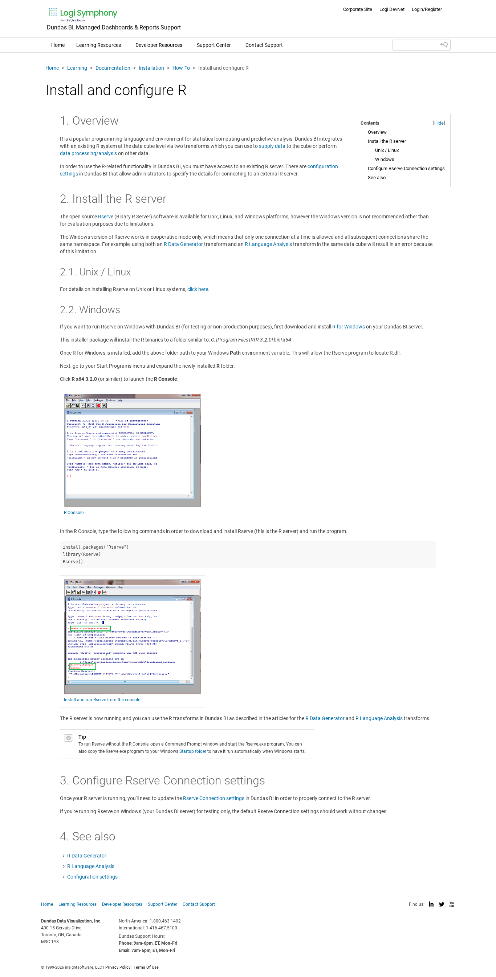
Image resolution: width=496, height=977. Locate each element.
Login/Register (427, 9)
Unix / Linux (387, 150)
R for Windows (348, 327)
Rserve (105, 216)
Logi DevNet (391, 9)
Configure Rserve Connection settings (406, 168)
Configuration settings (92, 877)
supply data (272, 146)
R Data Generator (183, 244)
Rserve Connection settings (213, 798)
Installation (151, 68)
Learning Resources (98, 45)
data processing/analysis (88, 153)
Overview (377, 132)
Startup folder (192, 751)
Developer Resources (158, 45)
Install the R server (387, 141)
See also (377, 177)
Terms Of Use (146, 967)
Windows (384, 159)
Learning (77, 68)
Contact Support (264, 45)
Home (58, 45)
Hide (439, 123)
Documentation (112, 68)
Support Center (214, 45)
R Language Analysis (268, 244)
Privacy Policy (117, 967)
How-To (181, 68)
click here (197, 289)
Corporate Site (357, 9)
